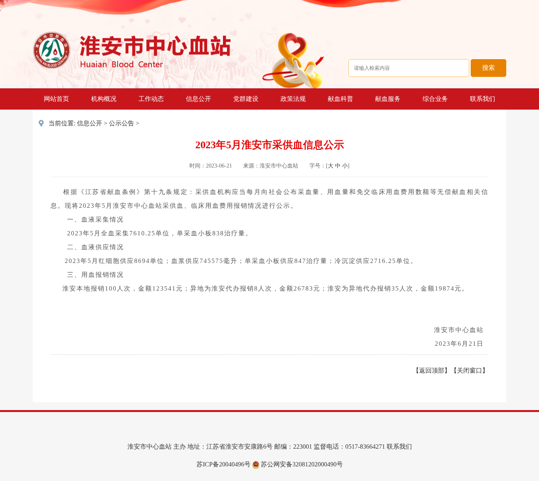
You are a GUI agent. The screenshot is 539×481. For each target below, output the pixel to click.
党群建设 (245, 98)
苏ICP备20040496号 (224, 464)
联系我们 (482, 98)
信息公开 (198, 98)
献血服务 (388, 98)
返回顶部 (431, 370)
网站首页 (56, 98)
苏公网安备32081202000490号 (301, 464)
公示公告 (121, 123)
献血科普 (340, 98)
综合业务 (435, 98)
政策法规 (293, 98)
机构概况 (103, 98)
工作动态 (151, 98)
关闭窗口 (469, 370)
